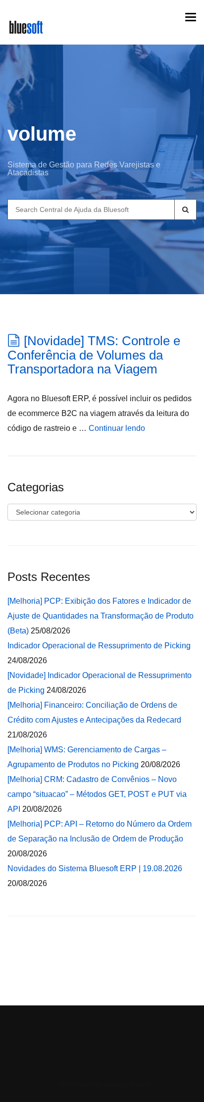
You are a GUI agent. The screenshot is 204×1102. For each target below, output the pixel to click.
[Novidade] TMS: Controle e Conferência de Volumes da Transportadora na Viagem (93, 354)
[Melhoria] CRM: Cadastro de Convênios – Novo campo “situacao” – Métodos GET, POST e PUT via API (97, 794)
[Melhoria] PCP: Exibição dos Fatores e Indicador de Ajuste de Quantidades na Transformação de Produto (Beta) (100, 616)
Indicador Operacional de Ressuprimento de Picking (99, 645)
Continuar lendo (117, 428)
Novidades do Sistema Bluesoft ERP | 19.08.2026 (94, 868)
